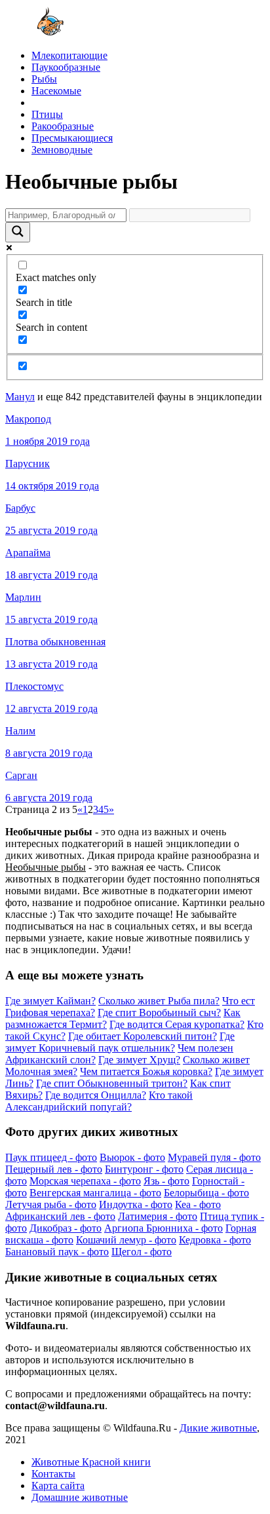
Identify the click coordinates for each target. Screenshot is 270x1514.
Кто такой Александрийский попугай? (99, 1100)
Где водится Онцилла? (95, 1095)
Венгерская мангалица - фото (95, 1192)
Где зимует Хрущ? (139, 1059)
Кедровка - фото (215, 1239)
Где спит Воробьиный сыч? (159, 1012)
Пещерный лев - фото (53, 1169)
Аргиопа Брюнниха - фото (163, 1228)
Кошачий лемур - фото (126, 1239)
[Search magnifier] (17, 232)
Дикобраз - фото (65, 1228)
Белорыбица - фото (206, 1192)
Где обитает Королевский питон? (142, 1036)
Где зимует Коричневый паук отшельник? (120, 1042)
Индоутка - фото (135, 1204)
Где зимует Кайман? (50, 1000)
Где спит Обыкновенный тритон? (111, 1083)
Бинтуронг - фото (144, 1169)
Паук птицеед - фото (51, 1157)
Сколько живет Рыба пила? (159, 1000)
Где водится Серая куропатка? (176, 1024)
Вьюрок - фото (132, 1157)
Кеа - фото (198, 1204)
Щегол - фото (141, 1251)
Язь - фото (166, 1180)
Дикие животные (218, 1427)
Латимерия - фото (157, 1216)
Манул (20, 396)
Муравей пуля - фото (214, 1157)
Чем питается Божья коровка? (146, 1071)
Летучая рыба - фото (50, 1204)
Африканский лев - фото (60, 1216)
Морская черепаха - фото (85, 1180)
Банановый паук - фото (57, 1251)
